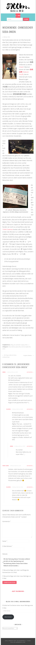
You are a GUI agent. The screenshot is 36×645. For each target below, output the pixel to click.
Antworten (29, 372)
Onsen (21, 67)
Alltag (11, 344)
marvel (23, 346)
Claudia (8, 409)
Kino (20, 346)
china (9, 346)
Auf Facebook (18, 591)
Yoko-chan (5, 465)
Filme (26, 344)
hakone (13, 346)
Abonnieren (8, 617)
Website (4, 554)
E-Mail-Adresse (7, 546)
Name (4, 541)
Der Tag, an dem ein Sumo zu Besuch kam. (9, 356)
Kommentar (6, 521)
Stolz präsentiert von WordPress (15, 640)
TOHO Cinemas (7, 229)
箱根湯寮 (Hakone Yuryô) (26, 71)
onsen (3, 348)
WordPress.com (20, 642)
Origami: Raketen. (27, 355)
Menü (18, 15)
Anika (4, 372)
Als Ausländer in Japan (19, 344)
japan (16, 346)
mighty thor (28, 346)
